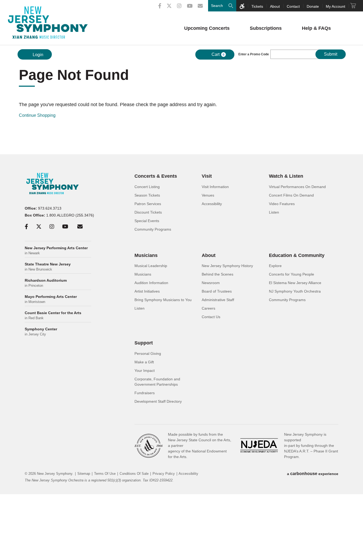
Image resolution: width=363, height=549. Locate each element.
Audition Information (151, 283)
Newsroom (211, 283)
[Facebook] (159, 6)
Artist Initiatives (147, 291)
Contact (293, 6)
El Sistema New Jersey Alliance (295, 283)
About (275, 6)
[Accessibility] (242, 5)
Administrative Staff (218, 300)
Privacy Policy (164, 474)
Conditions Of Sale (134, 474)
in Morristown (51, 299)
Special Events (146, 221)
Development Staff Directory (158, 401)
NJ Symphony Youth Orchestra (295, 291)
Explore (275, 266)
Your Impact (144, 370)
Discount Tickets (148, 212)
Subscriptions (266, 28)
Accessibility (212, 204)
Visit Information (215, 187)
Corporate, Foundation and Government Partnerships (157, 381)
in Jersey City (41, 331)
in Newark (56, 250)
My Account (335, 6)
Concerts (207, 28)
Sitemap (83, 474)
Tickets (257, 6)
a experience (312, 473)
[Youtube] (189, 6)
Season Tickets (147, 195)
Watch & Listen (286, 176)
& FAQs (316, 28)
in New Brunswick (48, 266)
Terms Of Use (105, 474)
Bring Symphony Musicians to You (163, 300)
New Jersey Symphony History (227, 266)
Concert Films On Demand (291, 195)
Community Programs (152, 229)
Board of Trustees (217, 291)
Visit (207, 176)
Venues (208, 195)
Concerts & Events (155, 176)
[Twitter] (169, 6)
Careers (208, 308)
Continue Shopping (37, 115)
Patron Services (147, 204)
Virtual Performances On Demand (297, 187)
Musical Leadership (150, 266)
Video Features (282, 204)
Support (143, 343)
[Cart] (353, 5)
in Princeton (46, 283)
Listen (274, 212)
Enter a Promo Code (253, 54)
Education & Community (296, 255)
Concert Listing (147, 187)
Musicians (146, 255)
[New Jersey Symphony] (48, 22)
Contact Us (211, 317)
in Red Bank (53, 315)
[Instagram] (179, 6)
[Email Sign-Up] (200, 6)
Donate (313, 6)
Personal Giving (147, 353)
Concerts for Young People (291, 274)
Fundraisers (144, 393)
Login (37, 54)
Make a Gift (144, 362)
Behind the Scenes (217, 274)
